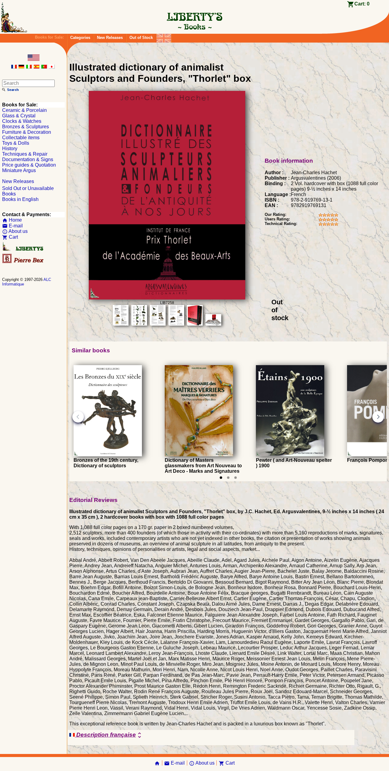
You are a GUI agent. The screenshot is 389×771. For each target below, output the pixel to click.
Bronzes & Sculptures (25, 126)
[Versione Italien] (29, 67)
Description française (109, 735)
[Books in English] (163, 37)
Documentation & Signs (27, 159)
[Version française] (14, 67)
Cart (10, 237)
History (9, 148)
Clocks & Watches (21, 121)
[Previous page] (78, 417)
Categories (80, 37)
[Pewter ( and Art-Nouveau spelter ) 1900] (290, 454)
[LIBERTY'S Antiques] (23, 249)
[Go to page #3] (235, 477)
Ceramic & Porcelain (24, 110)
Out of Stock (141, 37)
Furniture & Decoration (26, 132)
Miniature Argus (19, 170)
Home (12, 220)
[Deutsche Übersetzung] (21, 67)
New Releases (110, 37)
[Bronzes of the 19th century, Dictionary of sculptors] (108, 454)
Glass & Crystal (19, 115)
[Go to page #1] (221, 477)
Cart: (362, 3)
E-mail (12, 225)
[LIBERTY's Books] (194, 26)
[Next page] (378, 417)
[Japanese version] (52, 67)
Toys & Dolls (15, 143)
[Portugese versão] (44, 67)
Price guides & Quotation (29, 165)
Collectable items (21, 137)
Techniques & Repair (24, 154)
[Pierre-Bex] (23, 261)
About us (15, 231)
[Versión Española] (36, 67)
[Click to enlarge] (167, 297)
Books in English (20, 199)
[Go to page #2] (228, 477)
